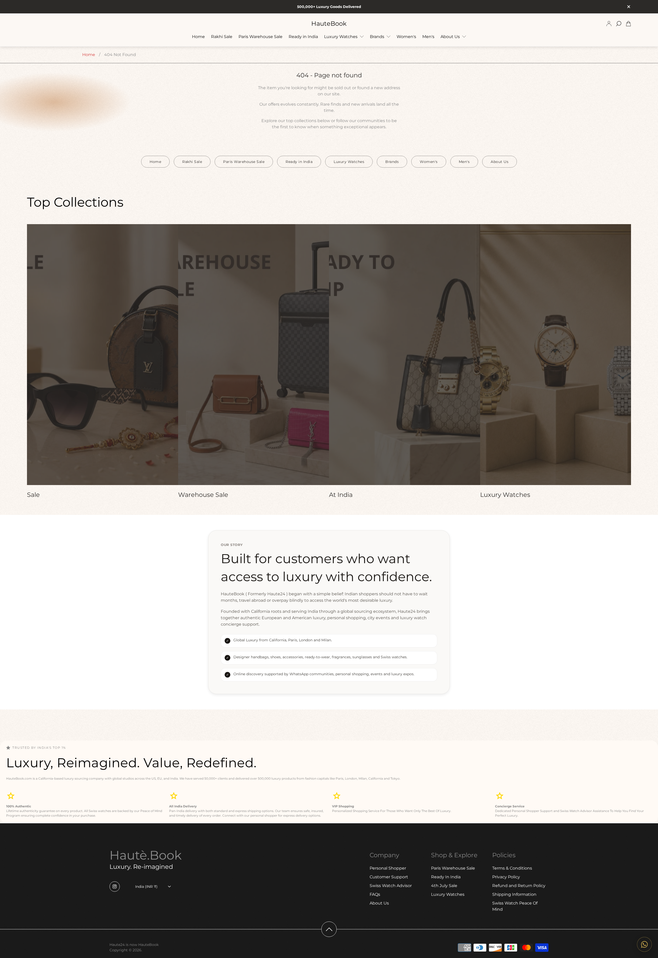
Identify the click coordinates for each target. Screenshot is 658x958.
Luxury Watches (349, 161)
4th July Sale (444, 885)
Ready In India (446, 876)
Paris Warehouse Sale (243, 161)
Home (88, 54)
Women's (429, 161)
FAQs (375, 894)
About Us (499, 161)
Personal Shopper (388, 868)
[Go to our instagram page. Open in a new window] (114, 886)
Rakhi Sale (192, 161)
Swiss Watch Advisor (391, 885)
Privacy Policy (506, 876)
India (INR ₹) (146, 886)
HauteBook (328, 23)
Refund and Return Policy (518, 885)
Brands (392, 161)
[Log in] (609, 23)
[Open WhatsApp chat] (644, 944)
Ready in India (299, 161)
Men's (464, 161)
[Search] (618, 23)
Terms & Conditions (512, 868)
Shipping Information (514, 894)
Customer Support (389, 876)
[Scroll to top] (329, 929)
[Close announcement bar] (628, 6)
